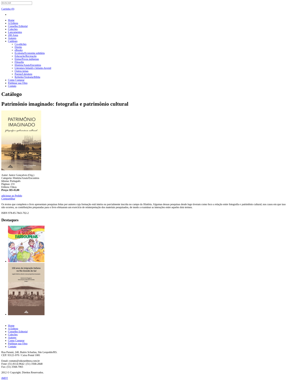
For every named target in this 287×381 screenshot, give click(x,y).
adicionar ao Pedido (11, 195)
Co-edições (20, 44)
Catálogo (12, 41)
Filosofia (19, 62)
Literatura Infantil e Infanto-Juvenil (33, 68)
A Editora (13, 23)
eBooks (19, 50)
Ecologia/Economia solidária (30, 53)
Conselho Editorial (18, 26)
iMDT (4, 378)
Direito (18, 47)
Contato (12, 86)
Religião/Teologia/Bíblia (27, 77)
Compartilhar (8, 198)
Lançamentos (15, 32)
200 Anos (13, 35)
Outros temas (21, 71)
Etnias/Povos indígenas (27, 59)
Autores (12, 38)
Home (11, 20)
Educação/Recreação (26, 56)
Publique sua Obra (17, 83)
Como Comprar (16, 80)
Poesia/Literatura (23, 74)
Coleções (13, 29)
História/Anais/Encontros (28, 65)
